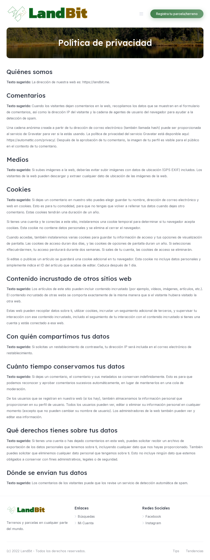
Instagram (153, 523)
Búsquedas (86, 516)
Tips (176, 551)
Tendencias (194, 551)
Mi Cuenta (86, 523)
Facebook (153, 516)
